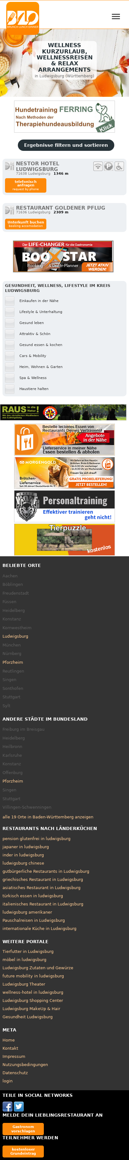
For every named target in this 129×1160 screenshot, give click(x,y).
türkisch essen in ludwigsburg (33, 895)
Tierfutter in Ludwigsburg (28, 951)
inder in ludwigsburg (23, 855)
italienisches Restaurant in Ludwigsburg (43, 904)
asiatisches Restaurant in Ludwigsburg (41, 887)
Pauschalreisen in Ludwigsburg (34, 920)
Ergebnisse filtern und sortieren (66, 145)
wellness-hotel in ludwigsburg (33, 992)
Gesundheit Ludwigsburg (28, 1016)
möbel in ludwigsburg (24, 959)
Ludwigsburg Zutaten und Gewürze (38, 967)
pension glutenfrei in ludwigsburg (36, 838)
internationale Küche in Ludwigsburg (39, 928)
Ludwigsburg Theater (24, 984)
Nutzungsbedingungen (25, 1064)
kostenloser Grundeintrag (23, 1151)
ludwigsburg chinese (23, 863)
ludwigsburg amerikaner (27, 912)
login (8, 1081)
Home (9, 1040)
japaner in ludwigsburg (26, 846)
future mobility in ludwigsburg (33, 976)
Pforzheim (13, 662)
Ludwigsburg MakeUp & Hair (31, 1008)
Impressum (14, 1056)
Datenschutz (15, 1072)
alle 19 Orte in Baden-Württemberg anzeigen (48, 817)
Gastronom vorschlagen (23, 1129)
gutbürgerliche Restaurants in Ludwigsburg (46, 871)
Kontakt (10, 1048)
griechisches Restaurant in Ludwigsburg (43, 879)
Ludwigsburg (15, 636)
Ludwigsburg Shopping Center (33, 1000)
